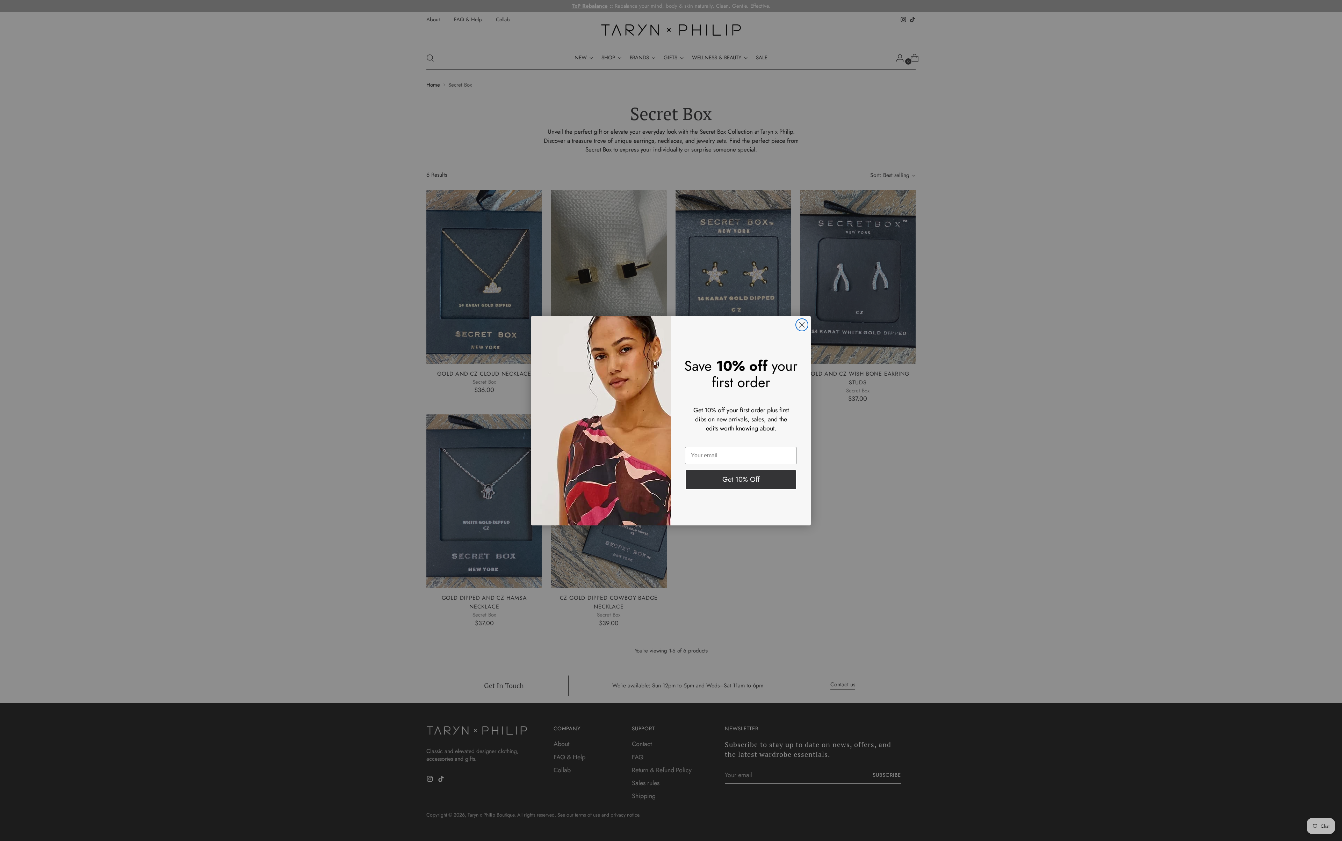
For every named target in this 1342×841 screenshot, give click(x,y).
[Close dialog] (802, 325)
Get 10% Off (741, 479)
